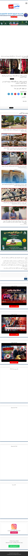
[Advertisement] (14, 40)
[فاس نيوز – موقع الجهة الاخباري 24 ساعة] (14, 6)
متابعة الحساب (14, 532)
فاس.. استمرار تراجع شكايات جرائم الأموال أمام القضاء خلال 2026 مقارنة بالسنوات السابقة (14, 185)
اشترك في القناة (14, 362)
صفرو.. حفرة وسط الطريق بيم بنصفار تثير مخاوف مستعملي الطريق (15, 260)
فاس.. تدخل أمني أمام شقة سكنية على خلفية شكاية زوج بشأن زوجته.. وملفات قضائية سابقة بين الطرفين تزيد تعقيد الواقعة (15, 222)
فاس (22, 56)
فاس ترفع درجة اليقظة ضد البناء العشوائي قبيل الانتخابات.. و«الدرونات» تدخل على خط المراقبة (15, 203)
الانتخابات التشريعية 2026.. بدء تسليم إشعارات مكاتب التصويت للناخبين (14, 262)
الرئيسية (25, 56)
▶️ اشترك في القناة (14, 306)
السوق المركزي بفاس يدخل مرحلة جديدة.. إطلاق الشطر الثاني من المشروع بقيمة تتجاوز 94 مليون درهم (15, 148)
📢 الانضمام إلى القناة (14, 546)
